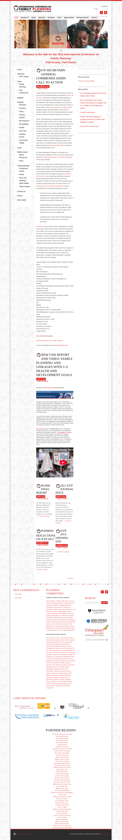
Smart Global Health (49, 387)
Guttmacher (55, 654)
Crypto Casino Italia (62, 813)
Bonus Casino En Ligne (62, 821)
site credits (105, 833)
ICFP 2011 (18, 594)
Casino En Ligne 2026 (62, 811)
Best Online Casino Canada (62, 753)
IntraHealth (72, 660)
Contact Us (21, 191)
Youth (59, 17)
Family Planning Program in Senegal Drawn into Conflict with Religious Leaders (92, 119)
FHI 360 (56, 617)
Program (51, 17)
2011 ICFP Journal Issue (64, 489)
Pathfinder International (52, 675)
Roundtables (24, 124)
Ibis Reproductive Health (66, 654)
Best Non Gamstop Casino (62, 778)
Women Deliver (50, 685)
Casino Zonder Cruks (62, 769)
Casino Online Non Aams (62, 738)
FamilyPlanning (43, 88)
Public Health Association (62, 624)
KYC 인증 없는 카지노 (62, 800)
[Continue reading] (43, 516)
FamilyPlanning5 (43, 499)
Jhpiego (58, 665)
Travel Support (24, 186)
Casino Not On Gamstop (62, 746)
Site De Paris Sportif (62, 798)
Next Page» (70, 578)
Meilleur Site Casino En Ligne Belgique (62, 792)
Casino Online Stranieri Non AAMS (62, 827)
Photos (19, 196)
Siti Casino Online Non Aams (62, 782)
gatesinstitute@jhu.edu (61, 345)
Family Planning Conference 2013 (30, 8)
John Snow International (67, 665)
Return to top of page (24, 833)
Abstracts (25, 17)
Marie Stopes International (62, 619)
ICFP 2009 (18, 598)
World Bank (58, 685)
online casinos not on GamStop (58, 107)
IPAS (54, 665)
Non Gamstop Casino (62, 740)
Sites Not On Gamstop (62, 755)
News (21, 161)
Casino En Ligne (62, 807)
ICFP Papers (24, 77)
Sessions (22, 108)
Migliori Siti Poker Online (62, 823)
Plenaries (22, 105)
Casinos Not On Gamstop (62, 757)
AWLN (48, 644)
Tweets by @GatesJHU (86, 81)
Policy (21, 111)
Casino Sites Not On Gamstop (62, 751)
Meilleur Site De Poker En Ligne (62, 796)
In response (39, 226)
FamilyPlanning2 (43, 381)
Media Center (69, 17)
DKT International (54, 650)
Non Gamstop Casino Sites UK (62, 763)
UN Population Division (65, 681)
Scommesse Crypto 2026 (62, 805)
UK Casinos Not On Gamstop (62, 765)
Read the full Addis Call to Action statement (49, 340)
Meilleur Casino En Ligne (62, 759)
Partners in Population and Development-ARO (58, 673)
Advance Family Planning (62, 638)
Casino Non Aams (62, 744)
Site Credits (21, 200)
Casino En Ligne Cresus (61, 803)
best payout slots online (57, 145)
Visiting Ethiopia (82, 17)
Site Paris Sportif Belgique (62, 790)
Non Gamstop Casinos (62, 736)
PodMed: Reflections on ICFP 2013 (45, 535)
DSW (61, 650)
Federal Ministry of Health (53, 601)
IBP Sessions (24, 121)
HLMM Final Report (43, 489)
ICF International (58, 656)
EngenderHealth (62, 611)
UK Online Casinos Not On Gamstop (62, 734)
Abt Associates (50, 638)
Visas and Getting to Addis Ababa (24, 180)
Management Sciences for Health (55, 667)
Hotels (21, 174)
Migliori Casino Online (62, 788)
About (33, 17)
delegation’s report (65, 432)
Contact (94, 17)
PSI (58, 681)
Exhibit (21, 127)
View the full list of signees (44, 336)
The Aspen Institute (67, 642)
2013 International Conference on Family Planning (55, 157)
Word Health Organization (67, 630)
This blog (39, 429)
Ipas (53, 619)
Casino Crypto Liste (62, 786)
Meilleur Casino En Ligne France (62, 784)
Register (41, 17)
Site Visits (23, 131)
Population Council (59, 679)
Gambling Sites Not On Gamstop (62, 767)
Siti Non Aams (62, 794)
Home (16, 17)
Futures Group (53, 652)
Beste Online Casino (62, 771)
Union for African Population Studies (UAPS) (58, 683)
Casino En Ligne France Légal (62, 815)
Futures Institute (62, 652)
